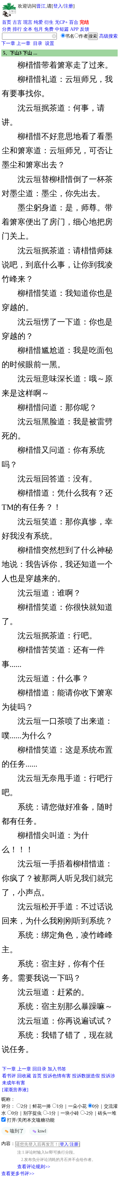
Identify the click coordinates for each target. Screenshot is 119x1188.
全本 (27, 29)
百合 (73, 22)
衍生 (49, 22)
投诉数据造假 (86, 1075)
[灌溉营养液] (15, 1089)
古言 (17, 22)
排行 (17, 29)
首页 (6, 22)
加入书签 (57, 1068)
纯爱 (38, 22)
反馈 (84, 29)
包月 (38, 29)
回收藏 (24, 1075)
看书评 (9, 1075)
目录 (37, 43)
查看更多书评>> (17, 1173)
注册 (68, 6)
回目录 (39, 1068)
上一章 (23, 43)
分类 (6, 29)
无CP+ (61, 22)
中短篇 (62, 29)
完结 (84, 22)
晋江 (41, 6)
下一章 (8, 43)
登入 (57, 6)
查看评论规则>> (33, 1166)
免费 (49, 29)
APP (74, 29)
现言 (27, 22)
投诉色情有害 (57, 1075)
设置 (49, 43)
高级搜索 (108, 36)
